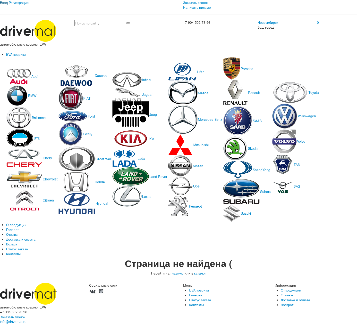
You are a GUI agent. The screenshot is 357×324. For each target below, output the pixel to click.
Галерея (12, 229)
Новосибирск (267, 22)
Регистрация (19, 2)
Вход (4, 2)
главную (177, 273)
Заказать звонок (195, 2)
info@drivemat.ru (13, 321)
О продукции (16, 224)
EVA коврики (16, 54)
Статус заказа (17, 248)
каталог (200, 273)
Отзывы (12, 234)
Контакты (13, 253)
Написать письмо (197, 7)
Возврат (12, 244)
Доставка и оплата (20, 239)
